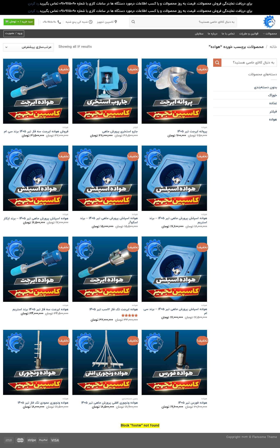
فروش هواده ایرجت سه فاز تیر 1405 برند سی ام (36, 131)
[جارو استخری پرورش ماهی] (105, 91)
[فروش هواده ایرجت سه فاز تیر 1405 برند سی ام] (35, 91)
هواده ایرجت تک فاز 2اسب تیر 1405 (113, 309)
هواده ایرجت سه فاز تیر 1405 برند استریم (40, 309)
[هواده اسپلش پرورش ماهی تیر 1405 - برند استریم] (174, 178)
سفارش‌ (199, 34)
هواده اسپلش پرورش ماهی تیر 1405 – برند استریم (178, 220)
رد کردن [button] (33, 3)
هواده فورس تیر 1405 (192, 403)
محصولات (271, 34)
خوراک (272, 95)
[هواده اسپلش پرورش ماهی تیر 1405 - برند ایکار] (35, 178)
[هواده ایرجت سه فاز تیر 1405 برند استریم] (35, 269)
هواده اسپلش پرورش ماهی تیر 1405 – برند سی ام (175, 311)
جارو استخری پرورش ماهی (120, 131)
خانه (273, 47)
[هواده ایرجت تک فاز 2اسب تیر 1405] (105, 269)
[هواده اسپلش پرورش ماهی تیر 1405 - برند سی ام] (174, 269)
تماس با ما (228, 34)
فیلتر (273, 111)
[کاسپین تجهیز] (260, 22)
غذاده (273, 103)
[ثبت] (133, 22)
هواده (273, 119)
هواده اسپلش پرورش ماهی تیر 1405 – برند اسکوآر (109, 220)
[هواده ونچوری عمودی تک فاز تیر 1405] (35, 362)
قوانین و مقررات (248, 34)
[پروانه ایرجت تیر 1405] (174, 91)
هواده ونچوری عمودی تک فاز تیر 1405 (43, 403)
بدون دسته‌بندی (265, 87)
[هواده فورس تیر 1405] (174, 362)
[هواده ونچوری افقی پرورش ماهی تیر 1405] (105, 362)
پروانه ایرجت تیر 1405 (192, 131)
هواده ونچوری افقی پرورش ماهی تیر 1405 (109, 403)
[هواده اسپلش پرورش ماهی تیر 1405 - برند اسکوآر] (105, 178)
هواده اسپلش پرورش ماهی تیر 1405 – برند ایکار (35, 219)
